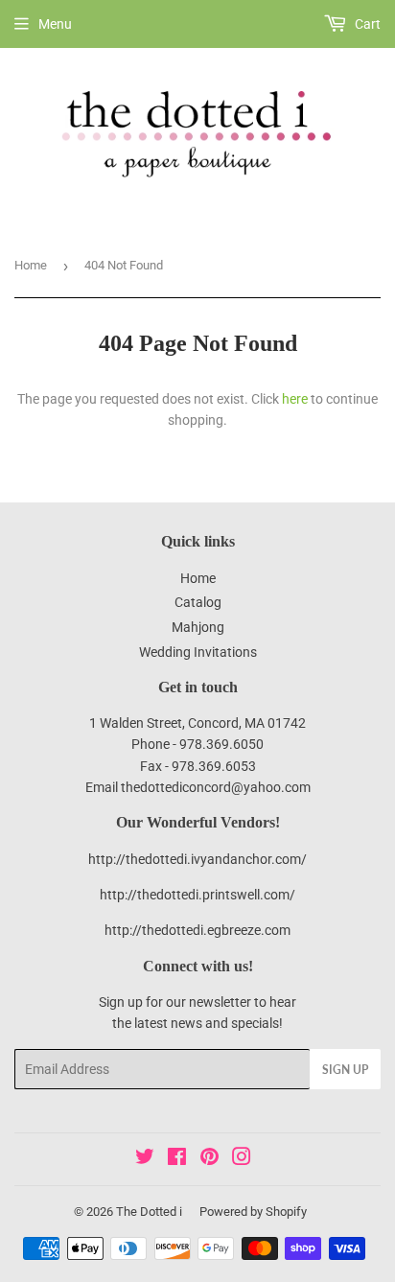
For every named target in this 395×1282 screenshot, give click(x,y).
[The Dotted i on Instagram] (241, 1159)
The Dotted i (149, 1211)
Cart (366, 24)
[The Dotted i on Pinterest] (209, 1159)
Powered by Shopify (253, 1211)
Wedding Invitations (198, 652)
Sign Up (345, 1069)
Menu (55, 24)
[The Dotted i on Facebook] (177, 1159)
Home (30, 265)
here (295, 399)
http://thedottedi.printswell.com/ (197, 894)
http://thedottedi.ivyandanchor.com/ (197, 859)
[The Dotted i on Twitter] (144, 1159)
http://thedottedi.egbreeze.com (197, 930)
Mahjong (198, 627)
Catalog (197, 602)
